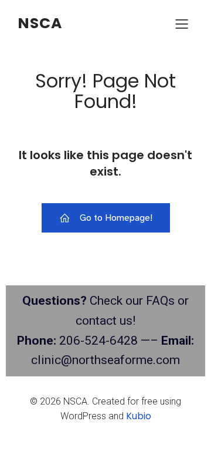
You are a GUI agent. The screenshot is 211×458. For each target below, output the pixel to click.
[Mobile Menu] (181, 23)
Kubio (138, 416)
